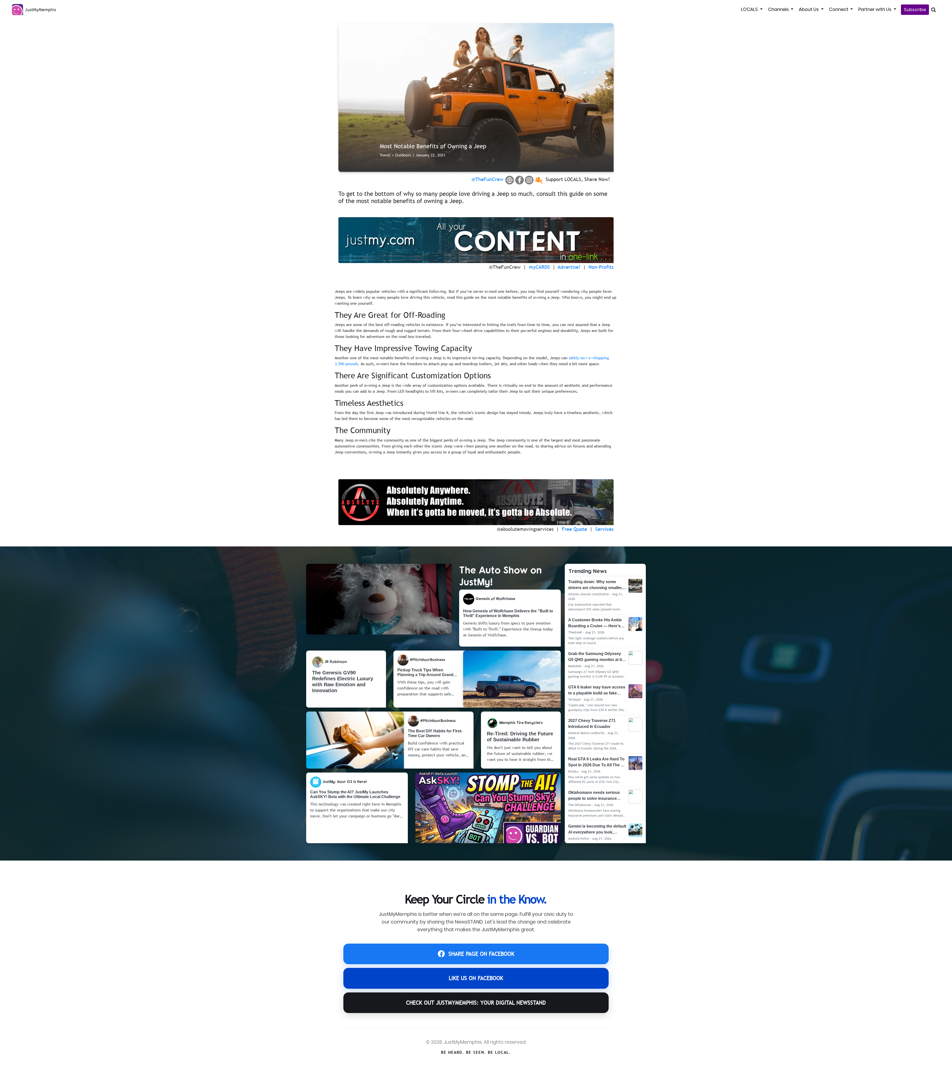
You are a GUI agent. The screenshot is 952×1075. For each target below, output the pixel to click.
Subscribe (915, 9)
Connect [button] (839, 9)
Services (604, 529)
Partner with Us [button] (875, 9)
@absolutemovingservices (525, 529)
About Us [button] (809, 9)
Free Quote (574, 529)
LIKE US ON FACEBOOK (476, 978)
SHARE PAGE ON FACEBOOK (481, 954)
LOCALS (750, 9)
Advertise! (569, 267)
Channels (779, 9)
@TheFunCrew (487, 179)
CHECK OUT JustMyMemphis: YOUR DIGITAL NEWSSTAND (476, 1002)
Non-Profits (601, 267)
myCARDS (539, 267)
